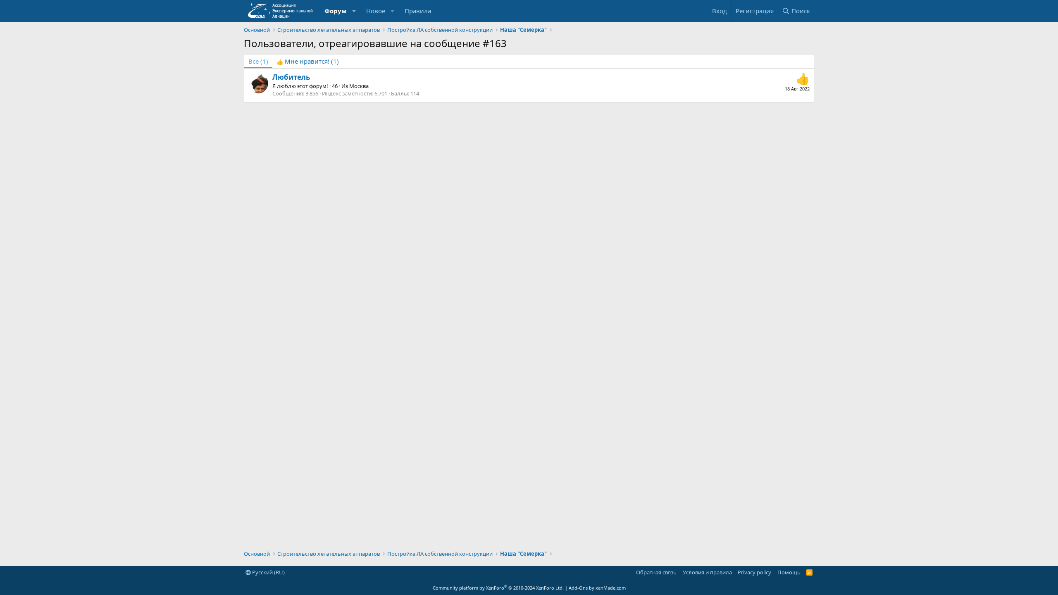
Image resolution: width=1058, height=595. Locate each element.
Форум (335, 11)
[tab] (307, 61)
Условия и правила (707, 572)
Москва (359, 86)
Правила (418, 11)
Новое (375, 11)
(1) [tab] (258, 61)
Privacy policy (754, 572)
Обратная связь (656, 572)
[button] (354, 11)
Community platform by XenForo (498, 588)
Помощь (789, 572)
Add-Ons (578, 588)
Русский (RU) (268, 572)
